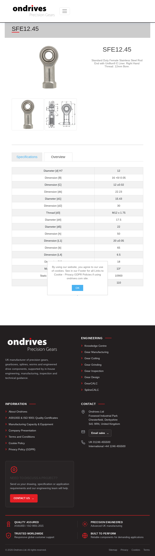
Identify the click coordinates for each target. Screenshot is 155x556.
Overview (58, 157)
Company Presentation (22, 430)
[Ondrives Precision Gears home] (32, 344)
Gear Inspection (94, 370)
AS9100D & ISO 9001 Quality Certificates (33, 417)
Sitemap (113, 550)
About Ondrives (18, 411)
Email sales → (100, 433)
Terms (146, 550)
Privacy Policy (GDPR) (22, 449)
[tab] (27, 157)
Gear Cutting (92, 358)
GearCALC (91, 383)
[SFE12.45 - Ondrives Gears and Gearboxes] (28, 114)
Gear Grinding (93, 364)
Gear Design (92, 377)
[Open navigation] (64, 11)
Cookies (136, 550)
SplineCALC (91, 389)
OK (77, 287)
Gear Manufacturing (96, 352)
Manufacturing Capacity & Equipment (31, 424)
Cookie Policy (17, 443)
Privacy (124, 550)
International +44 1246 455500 (107, 446)
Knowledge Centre (95, 345)
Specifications (26, 157)
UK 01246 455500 (99, 442)
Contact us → (24, 498)
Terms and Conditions (22, 436)
